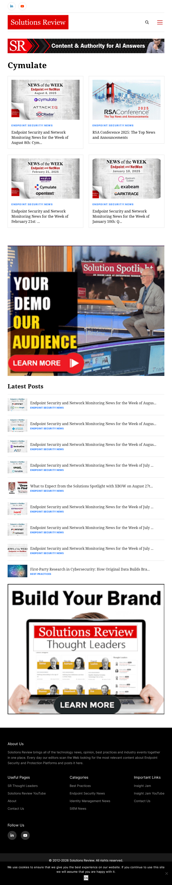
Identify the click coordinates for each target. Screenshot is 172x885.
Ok (86, 878)
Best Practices (40, 574)
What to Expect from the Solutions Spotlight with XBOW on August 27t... (91, 486)
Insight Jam (142, 786)
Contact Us (16, 808)
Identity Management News (90, 801)
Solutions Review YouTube (27, 793)
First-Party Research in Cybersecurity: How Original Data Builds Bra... (90, 569)
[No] (166, 873)
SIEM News (78, 808)
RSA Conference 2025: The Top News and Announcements (123, 135)
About (12, 801)
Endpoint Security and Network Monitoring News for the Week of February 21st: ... (39, 216)
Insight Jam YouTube (149, 793)
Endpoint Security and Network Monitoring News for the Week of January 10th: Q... (120, 216)
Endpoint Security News (32, 125)
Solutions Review (82, 860)
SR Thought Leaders (23, 786)
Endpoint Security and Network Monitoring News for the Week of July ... (91, 465)
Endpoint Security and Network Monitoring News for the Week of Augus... (93, 402)
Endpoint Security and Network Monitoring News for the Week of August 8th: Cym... (39, 137)
